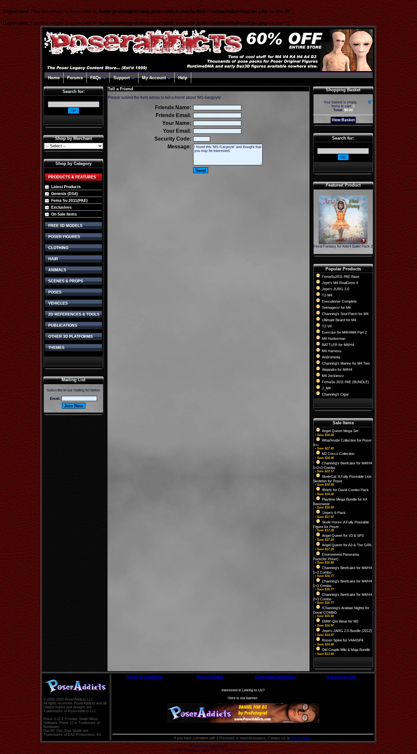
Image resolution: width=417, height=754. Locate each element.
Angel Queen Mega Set (340, 431)
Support (121, 77)
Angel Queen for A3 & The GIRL (347, 545)
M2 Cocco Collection (338, 454)
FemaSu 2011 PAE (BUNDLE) (345, 382)
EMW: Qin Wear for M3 (340, 621)
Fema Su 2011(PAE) (69, 200)
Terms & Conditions (144, 677)
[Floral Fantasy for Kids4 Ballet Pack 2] (343, 242)
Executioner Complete (339, 301)
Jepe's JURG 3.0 (335, 289)
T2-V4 (327, 326)
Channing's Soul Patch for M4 (345, 314)
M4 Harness (331, 351)
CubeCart (216, 746)
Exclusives (61, 207)
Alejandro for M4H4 (337, 369)
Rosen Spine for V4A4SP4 (342, 640)
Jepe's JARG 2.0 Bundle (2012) (347, 631)
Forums (75, 77)
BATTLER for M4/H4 (338, 345)
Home (54, 77)
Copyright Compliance (275, 677)
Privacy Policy (210, 677)
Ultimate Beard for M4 (339, 320)
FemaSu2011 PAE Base (340, 277)
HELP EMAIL (301, 738)
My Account (154, 77)
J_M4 (326, 388)
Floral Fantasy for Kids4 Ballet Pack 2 (343, 246)
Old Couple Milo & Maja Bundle (346, 650)
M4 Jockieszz (333, 376)
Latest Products (66, 187)
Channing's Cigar (335, 394)
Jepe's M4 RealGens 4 (340, 283)
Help (182, 77)
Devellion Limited (197, 749)
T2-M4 (327, 295)
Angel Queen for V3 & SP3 (343, 535)
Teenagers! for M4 (336, 307)
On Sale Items (64, 214)
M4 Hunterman (333, 338)
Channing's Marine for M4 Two (346, 363)
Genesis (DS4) (64, 193)
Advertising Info (341, 677)
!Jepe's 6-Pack (334, 513)
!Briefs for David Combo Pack (345, 490)
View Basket (343, 120)
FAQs (95, 77)
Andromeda (331, 357)
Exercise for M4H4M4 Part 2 (344, 332)
